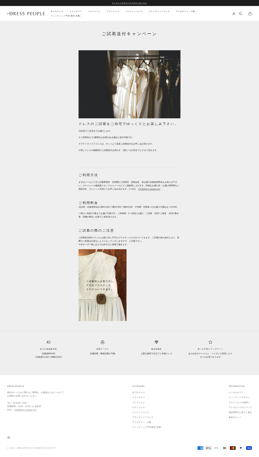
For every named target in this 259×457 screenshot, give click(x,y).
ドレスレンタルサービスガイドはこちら (129, 3)
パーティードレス (134, 11)
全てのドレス (57, 11)
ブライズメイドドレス (159, 11)
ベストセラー (75, 11)
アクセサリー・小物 (185, 11)
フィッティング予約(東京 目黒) (66, 16)
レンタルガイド (236, 392)
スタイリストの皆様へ (239, 402)
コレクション (94, 11)
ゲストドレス (113, 11)
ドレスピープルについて (240, 407)
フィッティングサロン (239, 397)
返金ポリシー (235, 417)
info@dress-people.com (149, 189)
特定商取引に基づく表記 (240, 412)
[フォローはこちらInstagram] (8, 437)
